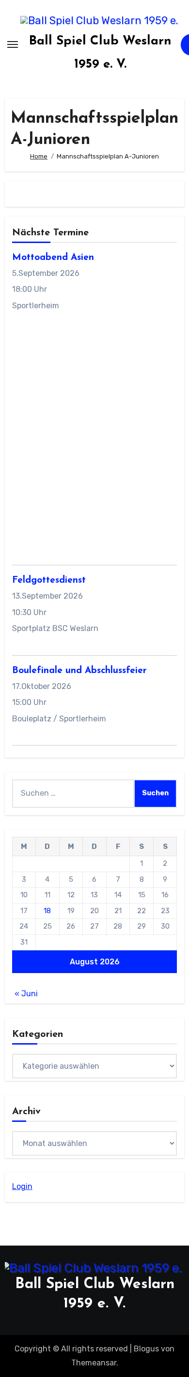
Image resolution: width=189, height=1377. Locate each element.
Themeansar (93, 1362)
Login (22, 1186)
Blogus (146, 1348)
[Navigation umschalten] (12, 44)
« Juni (26, 993)
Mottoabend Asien (53, 257)
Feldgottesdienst (49, 580)
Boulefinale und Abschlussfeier (79, 670)
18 (47, 910)
